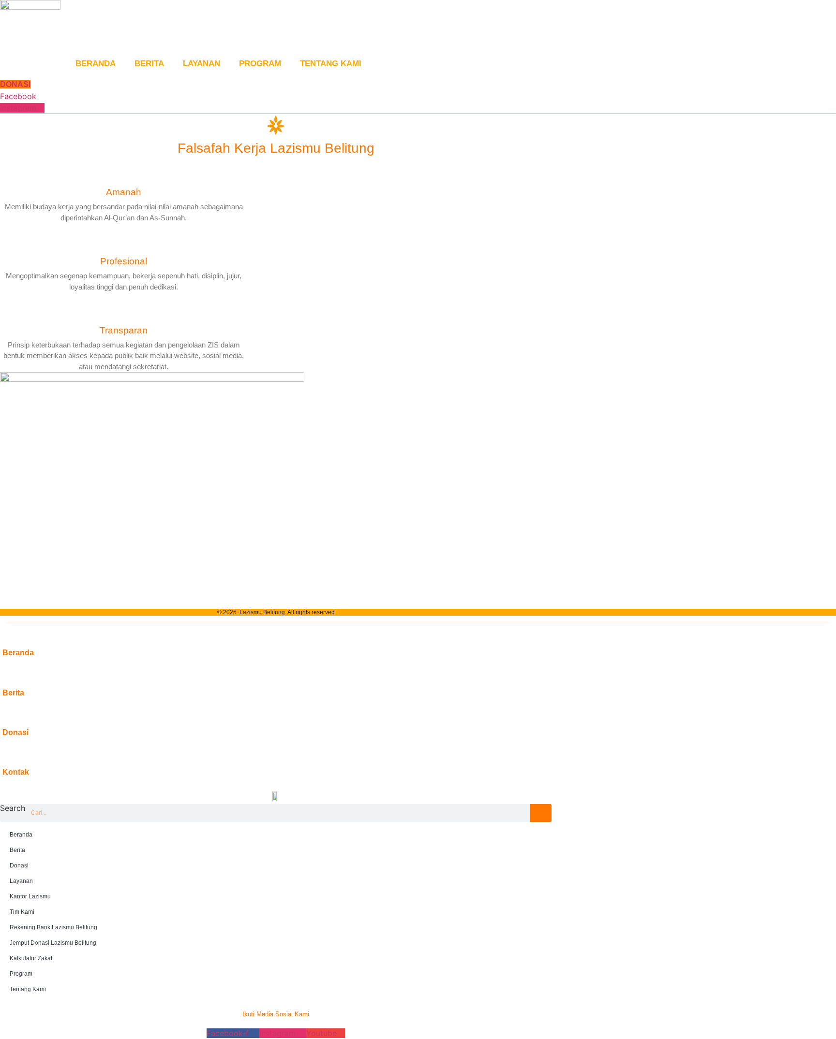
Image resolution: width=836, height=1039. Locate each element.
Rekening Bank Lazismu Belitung (53, 927)
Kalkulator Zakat (31, 958)
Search (12, 808)
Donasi (19, 865)
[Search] (541, 813)
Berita (149, 63)
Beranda (95, 63)
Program (260, 63)
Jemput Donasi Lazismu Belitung (53, 942)
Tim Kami (22, 912)
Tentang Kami (330, 63)
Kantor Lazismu (30, 896)
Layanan (201, 63)
